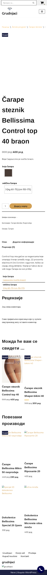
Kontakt (25, 556)
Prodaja (32, 553)
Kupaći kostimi (9, 556)
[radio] (8, 173)
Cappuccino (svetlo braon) (14, 280)
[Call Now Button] (40, 569)
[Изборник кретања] (42, 11)
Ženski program (19, 27)
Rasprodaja (27, 223)
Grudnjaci (7, 553)
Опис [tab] (4, 242)
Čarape (11, 229)
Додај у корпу (20, 206)
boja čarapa (8, 166)
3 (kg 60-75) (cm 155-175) (14, 288)
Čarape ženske (35, 27)
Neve (13, 572)
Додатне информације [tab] (23, 242)
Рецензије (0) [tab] (8, 247)
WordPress (30, 572)
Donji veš (20, 553)
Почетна (5, 27)
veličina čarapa (9, 183)
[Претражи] (33, 2)
